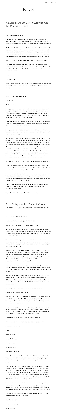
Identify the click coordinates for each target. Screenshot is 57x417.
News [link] (51, 2)
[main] (28, 9)
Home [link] (46, 2)
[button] (55, 2)
